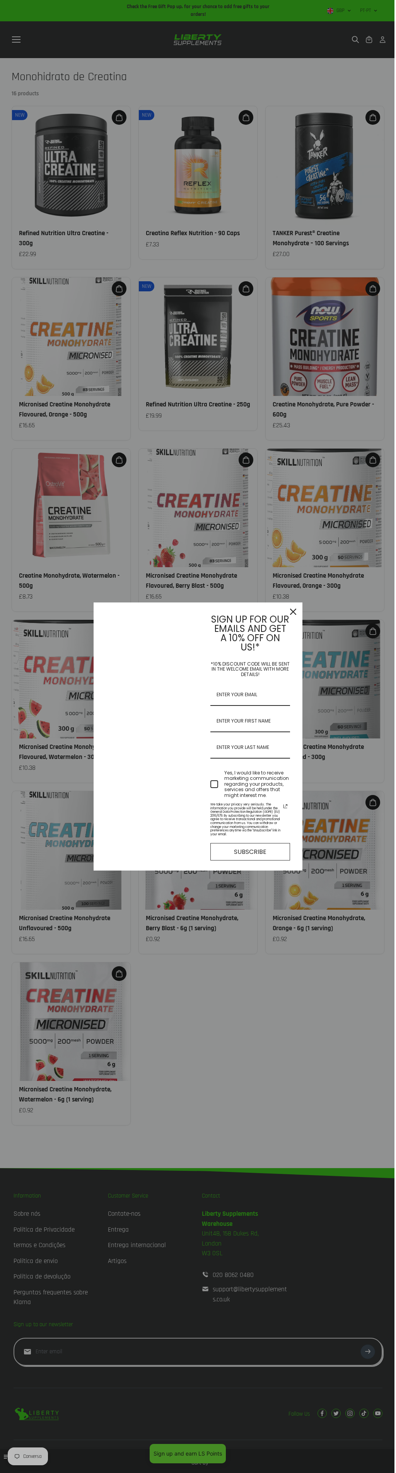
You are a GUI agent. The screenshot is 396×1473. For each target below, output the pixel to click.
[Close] (293, 611)
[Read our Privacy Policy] (285, 806)
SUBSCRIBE (250, 851)
